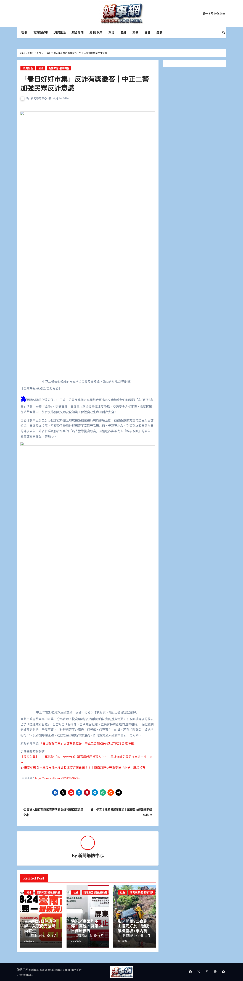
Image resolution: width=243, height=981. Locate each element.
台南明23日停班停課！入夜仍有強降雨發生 (40, 926)
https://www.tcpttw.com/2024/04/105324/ (57, 778)
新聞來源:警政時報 (59, 68)
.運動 (159, 32)
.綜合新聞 (77, 32)
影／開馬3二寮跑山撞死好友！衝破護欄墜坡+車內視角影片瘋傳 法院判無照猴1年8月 (133, 931)
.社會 (23, 32)
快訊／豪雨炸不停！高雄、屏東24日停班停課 (87, 926)
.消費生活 (59, 32)
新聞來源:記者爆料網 (48, 892)
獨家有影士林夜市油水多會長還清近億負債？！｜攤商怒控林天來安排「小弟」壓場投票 (84, 768)
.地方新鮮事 (40, 32)
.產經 (123, 32)
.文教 (135, 32)
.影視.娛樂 (95, 32)
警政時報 (128, 743)
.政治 (111, 32)
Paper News (70, 970)
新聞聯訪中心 (39, 98)
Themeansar (24, 975)
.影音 (147, 32)
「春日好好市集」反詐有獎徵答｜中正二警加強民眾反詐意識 (80, 743)
